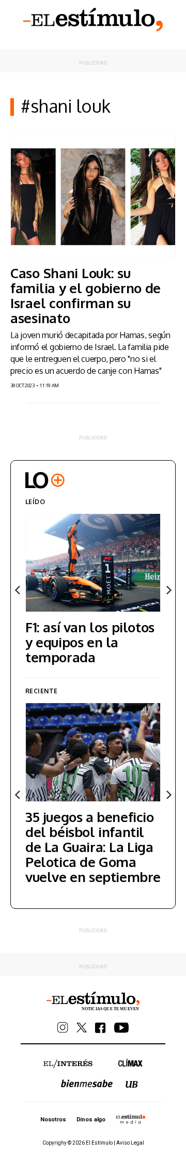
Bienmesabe (87, 1083)
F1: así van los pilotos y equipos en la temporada (89, 641)
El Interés (67, 1064)
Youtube (121, 1028)
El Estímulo (93, 20)
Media (131, 1119)
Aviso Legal (130, 1143)
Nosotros (53, 1119)
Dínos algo (90, 1119)
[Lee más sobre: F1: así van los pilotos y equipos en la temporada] (93, 563)
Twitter (81, 1027)
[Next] (168, 590)
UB (132, 1084)
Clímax (130, 1063)
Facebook (100, 1028)
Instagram (62, 1027)
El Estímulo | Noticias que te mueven (93, 1001)
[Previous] (18, 590)
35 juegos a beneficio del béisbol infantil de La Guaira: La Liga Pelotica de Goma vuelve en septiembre (93, 846)
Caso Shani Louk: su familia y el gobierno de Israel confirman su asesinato (85, 295)
